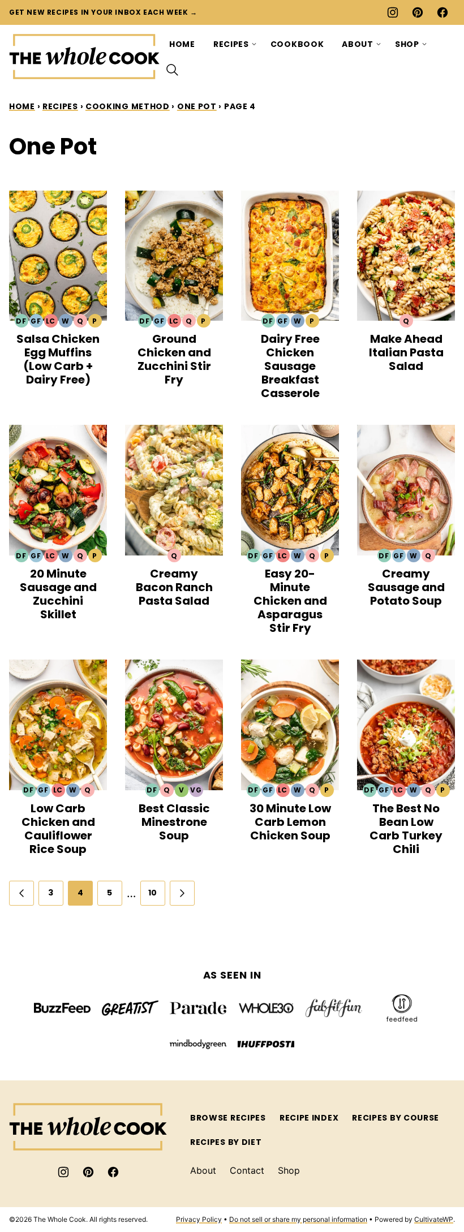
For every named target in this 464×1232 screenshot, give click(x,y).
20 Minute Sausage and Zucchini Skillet (58, 594)
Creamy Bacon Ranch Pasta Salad (174, 587)
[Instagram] (392, 12)
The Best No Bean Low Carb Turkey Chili (406, 828)
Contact (247, 1170)
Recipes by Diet (226, 1142)
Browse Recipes (228, 1117)
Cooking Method (127, 106)
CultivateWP (433, 1219)
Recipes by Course (395, 1117)
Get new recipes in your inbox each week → (103, 12)
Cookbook (297, 44)
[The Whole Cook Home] (84, 56)
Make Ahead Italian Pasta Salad (406, 352)
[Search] (172, 70)
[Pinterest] (417, 12)
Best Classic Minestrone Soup (174, 821)
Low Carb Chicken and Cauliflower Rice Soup (58, 828)
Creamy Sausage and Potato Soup (406, 587)
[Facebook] (442, 12)
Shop (407, 44)
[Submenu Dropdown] (254, 44)
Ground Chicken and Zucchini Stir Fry (174, 359)
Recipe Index (309, 1117)
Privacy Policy (199, 1219)
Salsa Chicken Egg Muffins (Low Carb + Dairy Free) (58, 359)
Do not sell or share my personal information (298, 1219)
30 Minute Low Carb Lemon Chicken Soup (290, 821)
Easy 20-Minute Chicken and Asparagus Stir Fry (290, 601)
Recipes (231, 44)
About (357, 44)
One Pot (197, 106)
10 (152, 892)
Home (182, 44)
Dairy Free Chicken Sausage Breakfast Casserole (290, 366)
